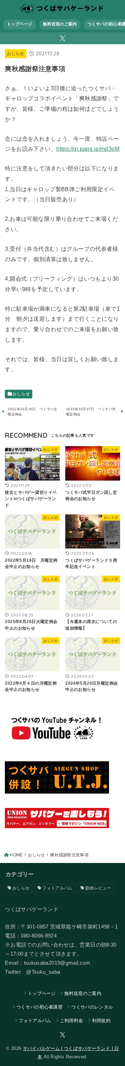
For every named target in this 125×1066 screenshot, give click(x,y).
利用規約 (101, 1020)
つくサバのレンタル (92, 1007)
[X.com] (62, 38)
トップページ (20, 24)
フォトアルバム (57, 888)
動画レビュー (98, 888)
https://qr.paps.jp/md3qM (87, 149)
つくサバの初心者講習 (39, 1007)
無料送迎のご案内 (60, 24)
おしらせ (15, 53)
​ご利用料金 (71, 1020)
